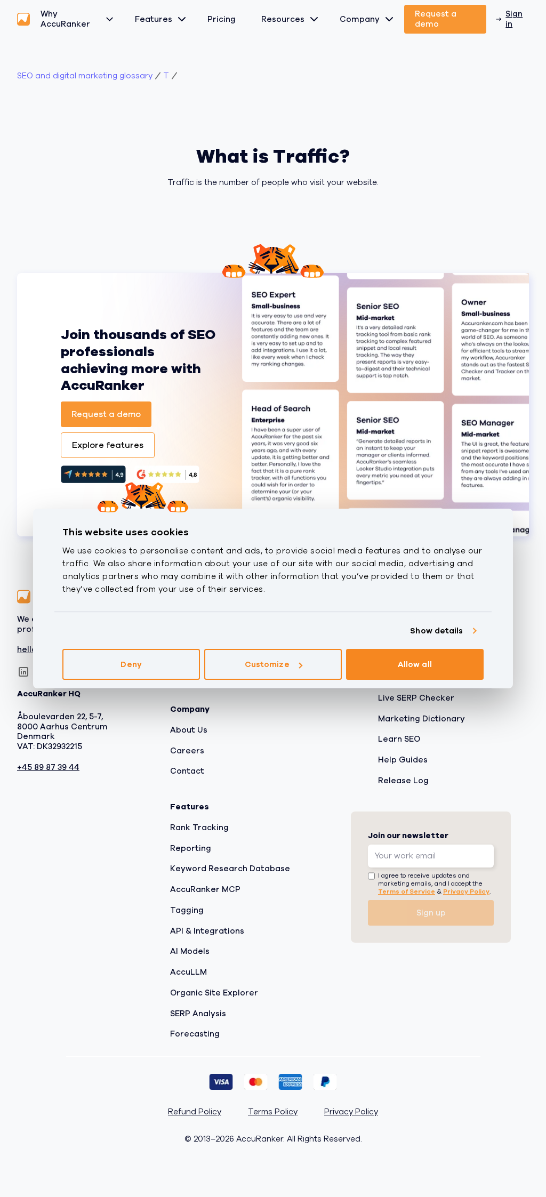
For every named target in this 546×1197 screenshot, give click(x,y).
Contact (187, 771)
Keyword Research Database (230, 868)
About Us (188, 729)
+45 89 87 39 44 (48, 767)
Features (153, 19)
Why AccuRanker (65, 19)
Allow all (415, 664)
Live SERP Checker (416, 697)
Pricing (221, 19)
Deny (131, 664)
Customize (267, 664)
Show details (436, 630)
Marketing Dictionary (421, 718)
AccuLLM (188, 972)
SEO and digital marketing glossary (84, 76)
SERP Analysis (198, 1013)
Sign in (514, 19)
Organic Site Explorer (214, 992)
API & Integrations (207, 930)
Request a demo (435, 19)
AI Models (190, 951)
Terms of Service (406, 891)
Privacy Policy (466, 891)
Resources (282, 19)
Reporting (190, 847)
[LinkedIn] (23, 671)
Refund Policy (194, 1112)
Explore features (107, 445)
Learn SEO (399, 739)
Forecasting (195, 1034)
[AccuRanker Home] (23, 19)
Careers (187, 750)
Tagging (187, 909)
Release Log (403, 780)
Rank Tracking (199, 827)
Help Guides (403, 759)
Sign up (431, 912)
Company (360, 19)
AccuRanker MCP (205, 889)
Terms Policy (273, 1112)
